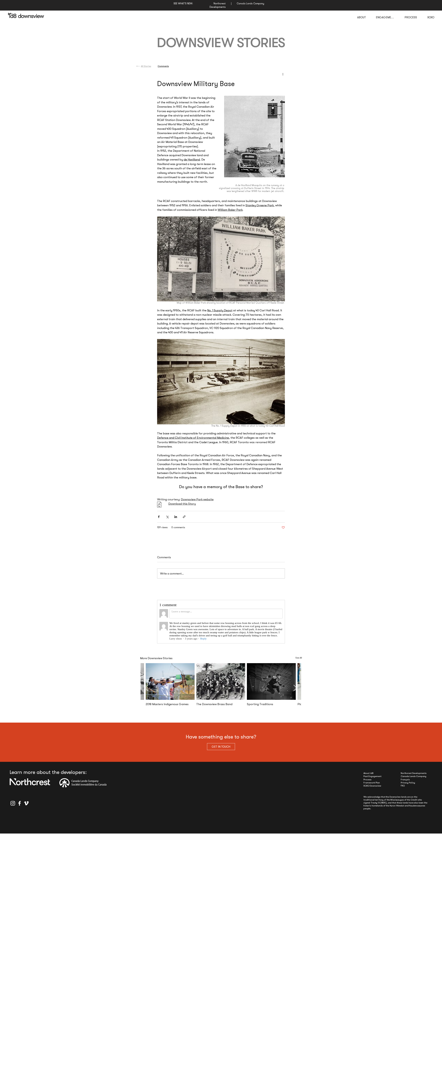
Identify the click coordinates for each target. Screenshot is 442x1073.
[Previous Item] (146, 691)
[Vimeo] (26, 806)
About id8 (368, 776)
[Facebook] (19, 806)
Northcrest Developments (413, 776)
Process (367, 782)
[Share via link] (184, 516)
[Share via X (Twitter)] (167, 516)
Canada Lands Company (413, 779)
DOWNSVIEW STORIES (221, 42)
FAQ (403, 788)
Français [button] (405, 782)
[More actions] (283, 74)
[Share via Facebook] (158, 516)
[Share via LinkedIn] (175, 516)
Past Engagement (372, 779)
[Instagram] (13, 806)
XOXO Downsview (372, 788)
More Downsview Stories (156, 661)
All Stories (146, 66)
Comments (163, 66)
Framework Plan (371, 785)
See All (298, 660)
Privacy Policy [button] (408, 785)
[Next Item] (295, 691)
